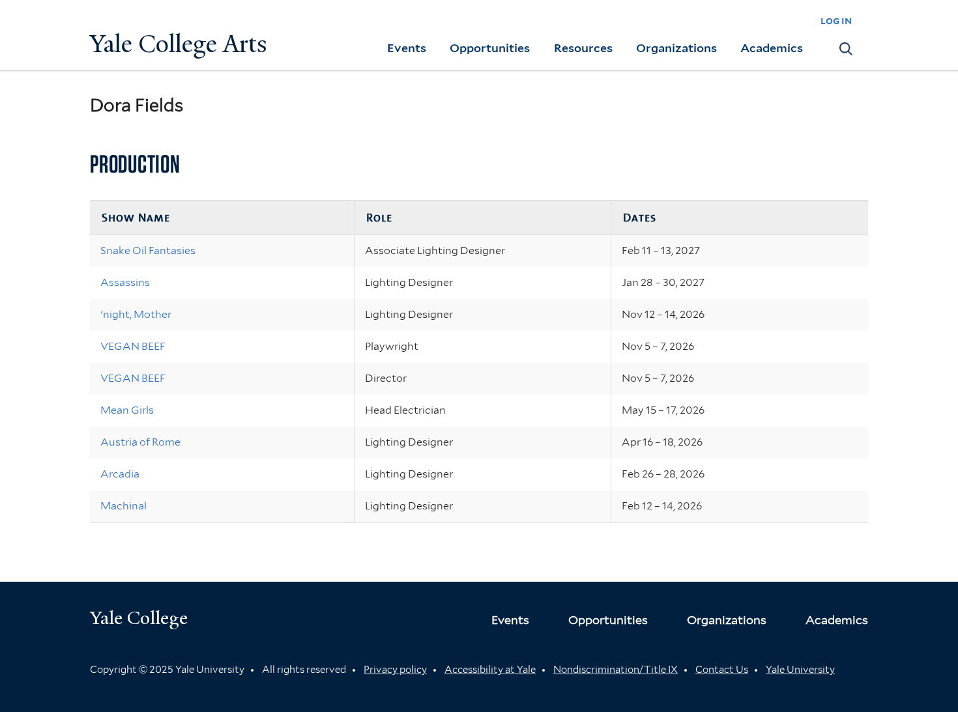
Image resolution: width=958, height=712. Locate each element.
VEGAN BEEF (133, 346)
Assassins (125, 282)
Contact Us (721, 670)
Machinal (123, 506)
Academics (771, 48)
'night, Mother (135, 314)
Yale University (800, 670)
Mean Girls (127, 410)
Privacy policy (395, 670)
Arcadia (119, 474)
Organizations (676, 48)
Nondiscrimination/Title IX (615, 670)
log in (836, 20)
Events (406, 48)
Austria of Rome (140, 442)
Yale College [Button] (139, 618)
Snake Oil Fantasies (148, 250)
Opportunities (490, 48)
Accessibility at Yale (490, 670)
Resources (583, 48)
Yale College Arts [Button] (178, 44)
